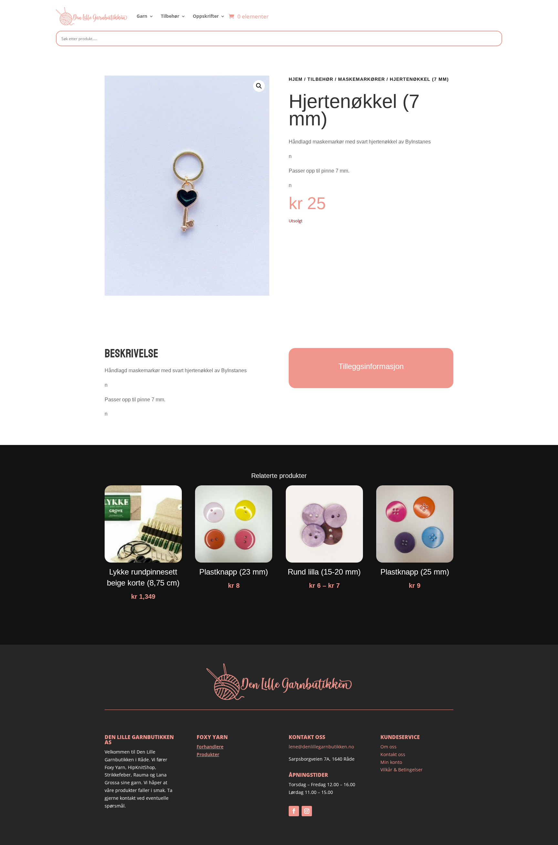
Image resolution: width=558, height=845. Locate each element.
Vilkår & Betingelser (401, 769)
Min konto (391, 762)
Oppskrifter (206, 16)
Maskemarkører (361, 79)
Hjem (296, 79)
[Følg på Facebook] (294, 811)
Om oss (388, 747)
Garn (142, 16)
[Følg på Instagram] (307, 811)
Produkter (208, 754)
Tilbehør (170, 16)
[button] (259, 86)
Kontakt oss (392, 754)
